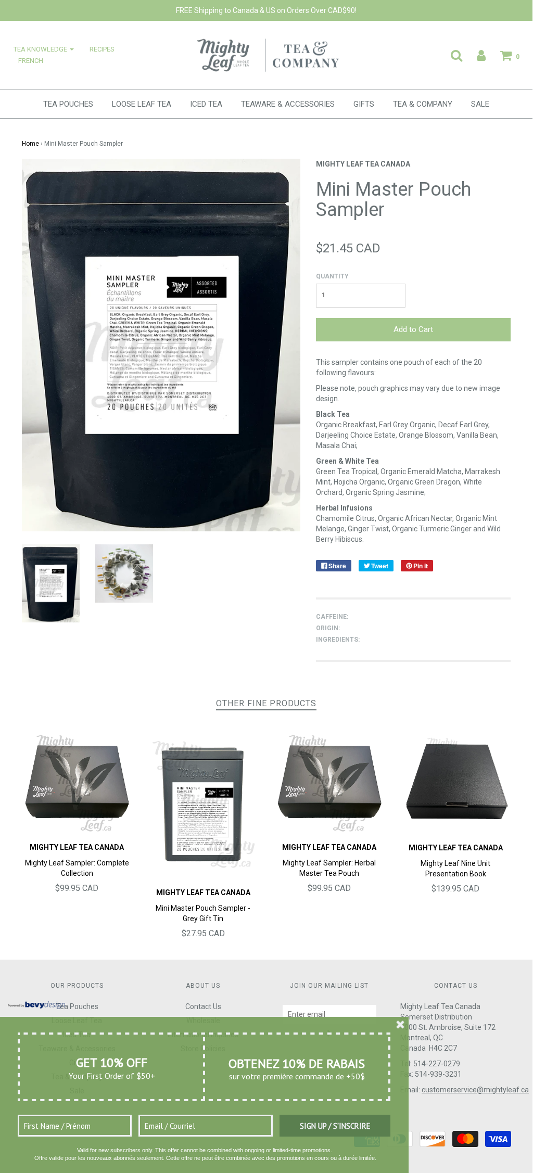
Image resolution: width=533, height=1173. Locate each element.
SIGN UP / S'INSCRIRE (335, 1126)
